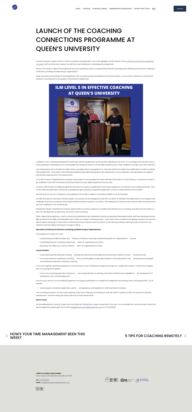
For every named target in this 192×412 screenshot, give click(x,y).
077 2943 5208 (44, 380)
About (78, 8)
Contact (180, 9)
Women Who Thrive (142, 8)
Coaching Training (99, 8)
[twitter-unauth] (41, 388)
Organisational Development (120, 8)
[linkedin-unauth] (37, 388)
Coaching (86, 8)
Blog (153, 8)
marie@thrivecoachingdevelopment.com (86, 307)
